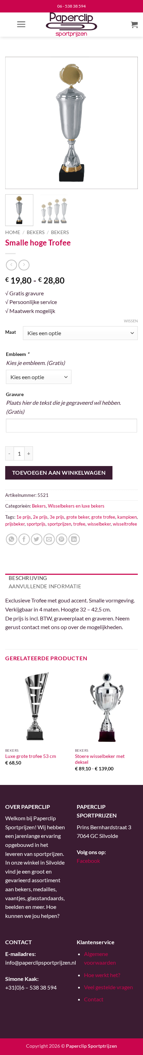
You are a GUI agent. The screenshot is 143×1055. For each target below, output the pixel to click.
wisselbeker (99, 524)
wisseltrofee (125, 524)
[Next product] (11, 265)
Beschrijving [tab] (28, 578)
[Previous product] (23, 265)
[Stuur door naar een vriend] (49, 539)
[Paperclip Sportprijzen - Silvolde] (71, 24)
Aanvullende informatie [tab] (45, 586)
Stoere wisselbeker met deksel (100, 759)
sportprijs (36, 524)
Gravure (15, 394)
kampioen (127, 517)
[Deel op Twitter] (36, 539)
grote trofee (103, 517)
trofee (79, 524)
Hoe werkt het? (102, 975)
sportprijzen (59, 524)
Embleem (17, 354)
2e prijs (40, 517)
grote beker (77, 517)
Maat (10, 332)
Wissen (131, 321)
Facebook (88, 860)
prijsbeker (15, 524)
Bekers (35, 232)
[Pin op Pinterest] (61, 539)
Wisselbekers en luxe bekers (76, 506)
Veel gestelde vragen (108, 987)
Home (12, 232)
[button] (21, 24)
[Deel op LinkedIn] (74, 539)
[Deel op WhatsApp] (11, 539)
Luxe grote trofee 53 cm (30, 756)
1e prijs (23, 517)
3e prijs (57, 517)
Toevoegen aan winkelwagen (59, 473)
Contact (93, 999)
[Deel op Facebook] (24, 539)
